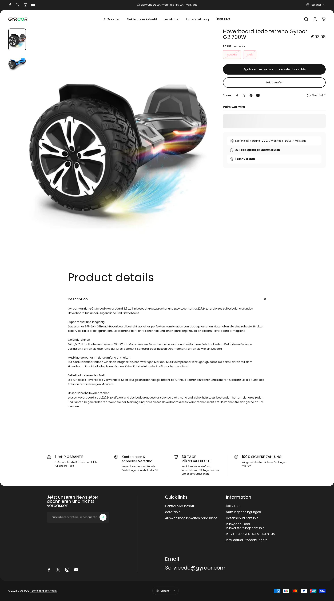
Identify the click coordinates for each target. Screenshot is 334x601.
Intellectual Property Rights (246, 540)
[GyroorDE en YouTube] (76, 570)
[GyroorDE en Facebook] (49, 570)
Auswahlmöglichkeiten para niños (191, 518)
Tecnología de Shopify (43, 590)
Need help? (319, 95)
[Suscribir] (103, 517)
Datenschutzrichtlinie (242, 518)
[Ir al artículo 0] (17, 39)
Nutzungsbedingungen (243, 512)
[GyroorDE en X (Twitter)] (58, 570)
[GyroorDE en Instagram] (67, 570)
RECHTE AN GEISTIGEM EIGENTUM (251, 534)
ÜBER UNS (233, 506)
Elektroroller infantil (179, 506)
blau (250, 54)
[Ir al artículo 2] (17, 64)
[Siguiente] (198, 148)
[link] (172, 559)
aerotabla (173, 512)
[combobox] (316, 5)
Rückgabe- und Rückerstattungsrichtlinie (245, 526)
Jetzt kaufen (274, 82)
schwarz (231, 54)
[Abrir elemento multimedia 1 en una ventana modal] (118, 140)
